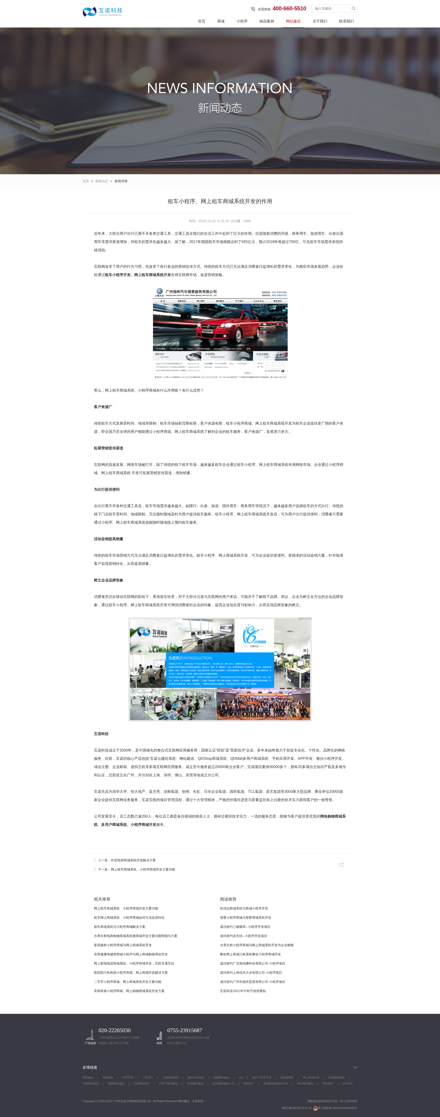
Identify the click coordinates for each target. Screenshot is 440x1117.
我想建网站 (287, 1077)
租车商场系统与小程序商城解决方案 (119, 927)
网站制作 (327, 1083)
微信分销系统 (196, 1077)
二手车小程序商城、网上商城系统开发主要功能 (127, 982)
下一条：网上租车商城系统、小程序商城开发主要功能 (136, 869)
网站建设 (293, 21)
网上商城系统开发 (233, 555)
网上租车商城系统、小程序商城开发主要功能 (126, 908)
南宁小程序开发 (261, 1077)
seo (241, 1077)
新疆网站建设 (116, 1083)
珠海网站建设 (336, 1077)
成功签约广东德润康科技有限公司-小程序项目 (252, 963)
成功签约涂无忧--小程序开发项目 (243, 936)
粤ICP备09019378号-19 (296, 1108)
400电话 (347, 1083)
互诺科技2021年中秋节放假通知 (243, 991)
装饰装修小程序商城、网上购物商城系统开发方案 (129, 991)
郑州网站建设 (195, 1083)
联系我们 (346, 21)
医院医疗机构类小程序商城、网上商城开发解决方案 (131, 972)
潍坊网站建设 (305, 1083)
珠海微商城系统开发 (275, 1083)
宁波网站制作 (141, 1083)
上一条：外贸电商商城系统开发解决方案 (127, 860)
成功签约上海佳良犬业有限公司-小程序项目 (251, 972)
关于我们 (320, 21)
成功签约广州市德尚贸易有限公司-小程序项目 (252, 982)
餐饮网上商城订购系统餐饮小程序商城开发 (250, 954)
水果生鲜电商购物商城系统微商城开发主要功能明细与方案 (135, 936)
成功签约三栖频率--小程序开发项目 (245, 927)
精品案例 (266, 21)
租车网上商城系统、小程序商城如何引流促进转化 (129, 917)
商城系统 (107, 1077)
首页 (201, 21)
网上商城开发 (311, 1077)
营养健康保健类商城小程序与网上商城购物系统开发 (131, 954)
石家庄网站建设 (168, 1083)
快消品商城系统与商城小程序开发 (244, 908)
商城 (221, 21)
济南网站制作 (90, 1083)
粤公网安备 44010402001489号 (338, 1108)
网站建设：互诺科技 (191, 1101)
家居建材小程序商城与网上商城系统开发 (123, 945)
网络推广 (248, 1083)
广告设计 (147, 1077)
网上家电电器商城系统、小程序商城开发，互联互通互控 (134, 963)
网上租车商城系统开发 (152, 275)
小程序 (242, 21)
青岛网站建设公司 (223, 1083)
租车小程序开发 (118, 275)
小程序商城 (147, 390)
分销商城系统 (170, 1077)
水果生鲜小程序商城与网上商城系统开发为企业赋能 (257, 945)
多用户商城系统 (114, 825)
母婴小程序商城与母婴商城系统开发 (245, 917)
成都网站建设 (221, 1077)
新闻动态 (101, 181)
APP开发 (127, 1077)
